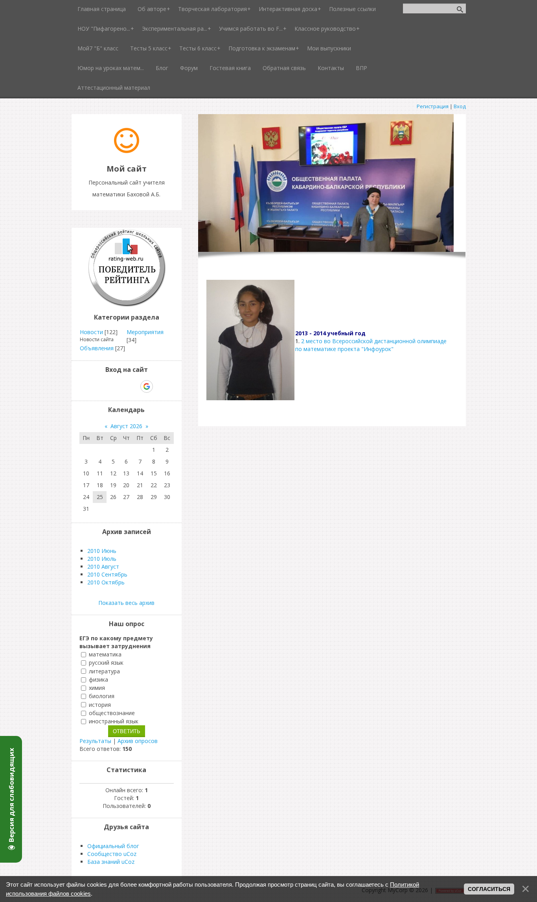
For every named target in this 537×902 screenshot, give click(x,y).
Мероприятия (145, 332)
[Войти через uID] (93, 386)
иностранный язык (113, 721)
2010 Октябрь (106, 582)
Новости (91, 332)
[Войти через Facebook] (119, 386)
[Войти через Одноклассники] (160, 386)
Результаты (95, 741)
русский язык (106, 663)
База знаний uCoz (110, 861)
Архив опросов (138, 741)
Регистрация (433, 106)
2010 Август (103, 566)
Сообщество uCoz (111, 854)
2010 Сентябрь (107, 574)
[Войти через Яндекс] (133, 386)
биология (101, 696)
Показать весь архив (126, 602)
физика (98, 679)
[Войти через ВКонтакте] (106, 386)
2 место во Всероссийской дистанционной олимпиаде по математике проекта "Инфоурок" (371, 345)
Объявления (97, 348)
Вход (460, 106)
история (100, 704)
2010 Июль (101, 558)
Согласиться (489, 889)
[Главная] (126, 151)
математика (105, 654)
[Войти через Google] (146, 386)
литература (104, 671)
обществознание (112, 713)
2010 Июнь (101, 551)
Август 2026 (126, 426)
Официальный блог (113, 846)
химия (97, 687)
